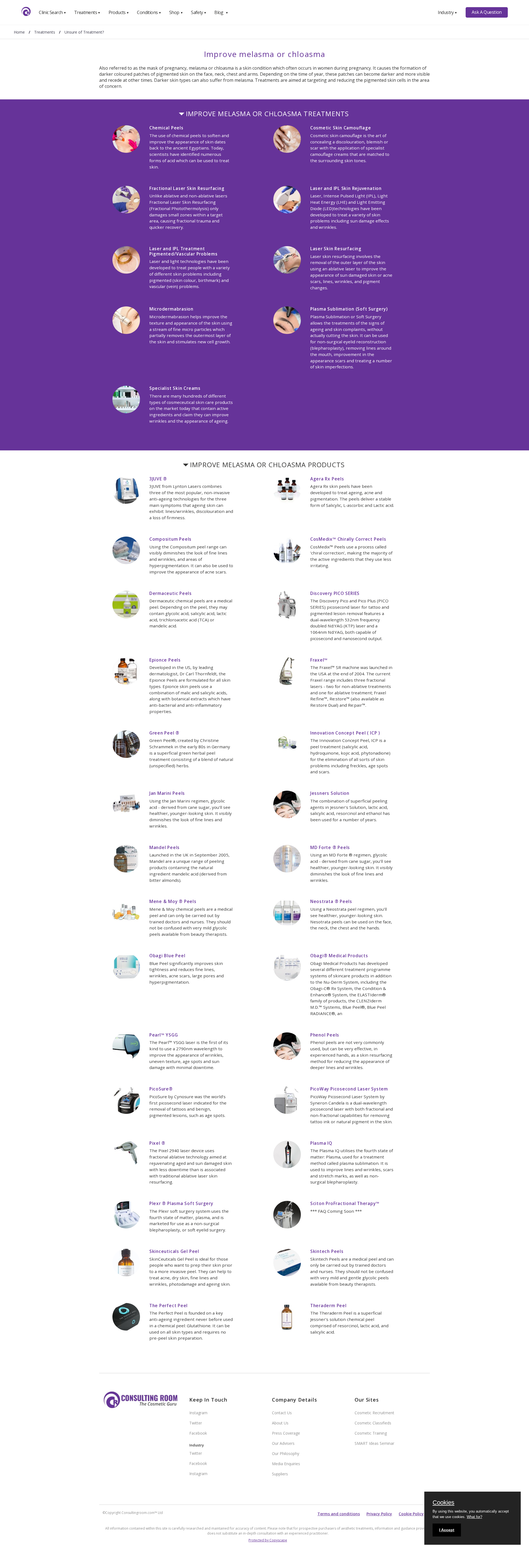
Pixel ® (157, 1143)
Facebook (198, 1433)
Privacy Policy (379, 1513)
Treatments (87, 12)
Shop (176, 12)
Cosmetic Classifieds (373, 1423)
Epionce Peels (165, 660)
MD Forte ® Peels (330, 847)
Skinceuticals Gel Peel (174, 1251)
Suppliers (280, 1473)
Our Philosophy (285, 1453)
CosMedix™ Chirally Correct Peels (348, 539)
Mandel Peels (164, 847)
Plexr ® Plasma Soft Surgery (181, 1203)
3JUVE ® (158, 479)
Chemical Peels (166, 128)
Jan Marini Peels (167, 793)
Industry (447, 12)
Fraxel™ (319, 660)
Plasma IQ (321, 1143)
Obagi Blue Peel (167, 956)
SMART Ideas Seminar (374, 1443)
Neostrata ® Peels (331, 901)
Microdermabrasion (171, 309)
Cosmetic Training (371, 1433)
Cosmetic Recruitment (374, 1412)
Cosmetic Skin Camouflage (340, 128)
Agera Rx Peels (327, 479)
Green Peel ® (164, 733)
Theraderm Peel (328, 1305)
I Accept (446, 1530)
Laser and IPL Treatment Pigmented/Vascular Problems (183, 251)
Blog (221, 12)
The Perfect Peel (168, 1305)
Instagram (198, 1412)
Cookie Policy (411, 1513)
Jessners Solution (329, 793)
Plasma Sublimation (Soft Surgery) (349, 309)
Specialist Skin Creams (175, 388)
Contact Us (282, 1412)
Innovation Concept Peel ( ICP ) (345, 733)
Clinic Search (52, 12)
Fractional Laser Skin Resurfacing (187, 188)
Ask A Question (486, 12)
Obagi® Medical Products (339, 956)
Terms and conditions (338, 1513)
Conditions (149, 12)
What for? (474, 1517)
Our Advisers (283, 1443)
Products (119, 12)
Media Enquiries (286, 1463)
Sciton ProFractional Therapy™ (344, 1203)
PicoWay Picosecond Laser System (349, 1089)
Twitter (195, 1423)
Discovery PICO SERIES (335, 593)
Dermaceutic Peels (170, 593)
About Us (280, 1423)
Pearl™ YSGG (163, 1035)
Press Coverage (286, 1433)
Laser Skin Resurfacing (335, 249)
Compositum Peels (170, 539)
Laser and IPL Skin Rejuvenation (346, 188)
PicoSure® (161, 1089)
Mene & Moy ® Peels (172, 901)
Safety (198, 12)
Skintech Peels (327, 1251)
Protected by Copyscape (268, 1540)
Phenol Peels (324, 1035)
